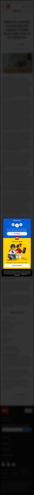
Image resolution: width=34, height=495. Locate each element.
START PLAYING (17, 265)
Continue (17, 233)
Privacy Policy (17, 275)
